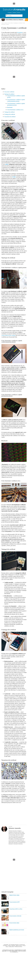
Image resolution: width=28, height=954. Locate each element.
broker (14, 177)
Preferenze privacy (18, 946)
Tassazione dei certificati (9, 116)
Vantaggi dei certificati (9, 112)
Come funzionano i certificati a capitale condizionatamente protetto (16, 100)
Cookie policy (11, 946)
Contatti (9, 945)
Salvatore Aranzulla (5, 29)
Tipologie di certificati (9, 94)
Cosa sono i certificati (9, 91)
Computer (10, 12)
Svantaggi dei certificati (9, 114)
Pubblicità (13, 945)
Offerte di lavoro (19, 945)
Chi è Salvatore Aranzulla (14, 944)
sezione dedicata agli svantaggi (8, 335)
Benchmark (9, 107)
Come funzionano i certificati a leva (15, 109)
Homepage (6, 944)
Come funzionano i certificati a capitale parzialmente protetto (16, 104)
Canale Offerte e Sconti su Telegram (14, 19)
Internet (18, 12)
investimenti (19, 32)
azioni (6, 164)
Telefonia (14, 12)
